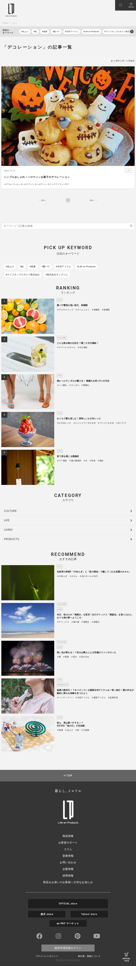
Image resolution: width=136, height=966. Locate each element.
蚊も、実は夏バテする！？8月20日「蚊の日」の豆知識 (71, 724)
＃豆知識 (85, 730)
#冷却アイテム (71, 31)
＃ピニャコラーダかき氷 (84, 423)
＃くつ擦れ (62, 385)
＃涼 (85, 460)
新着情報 (68, 855)
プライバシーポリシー (47, 956)
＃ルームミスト (82, 310)
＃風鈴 (100, 460)
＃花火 (74, 657)
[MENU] (131, 5)
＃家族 (66, 657)
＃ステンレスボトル (66, 347)
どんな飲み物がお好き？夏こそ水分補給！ (78, 343)
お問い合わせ (68, 862)
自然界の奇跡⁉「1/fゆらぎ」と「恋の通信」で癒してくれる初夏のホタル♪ (93, 571)
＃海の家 (75, 622)
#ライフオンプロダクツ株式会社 (119, 31)
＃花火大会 (84, 657)
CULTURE (10, 510)
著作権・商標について (89, 956)
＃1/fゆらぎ (62, 576)
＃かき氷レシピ (64, 423)
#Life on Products (91, 31)
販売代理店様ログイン (68, 948)
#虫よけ (24, 31)
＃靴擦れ (85, 385)
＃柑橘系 (95, 310)
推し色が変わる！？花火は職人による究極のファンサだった (86, 652)
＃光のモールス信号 (88, 576)
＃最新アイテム (98, 697)
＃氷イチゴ (121, 423)
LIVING (8, 529)
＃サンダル (74, 385)
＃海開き (85, 622)
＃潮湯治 (95, 622)
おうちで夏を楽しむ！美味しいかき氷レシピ (79, 418)
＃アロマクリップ (65, 310)
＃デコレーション (12, 184)
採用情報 (68, 875)
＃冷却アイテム (82, 697)
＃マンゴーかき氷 (106, 423)
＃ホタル (73, 576)
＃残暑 (60, 730)
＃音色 (92, 460)
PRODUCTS (11, 539)
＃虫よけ (69, 730)
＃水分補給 (82, 347)
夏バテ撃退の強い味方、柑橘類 (72, 305)
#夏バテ (56, 31)
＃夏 (59, 657)
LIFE (7, 520)
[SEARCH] (121, 5)
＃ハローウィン (27, 184)
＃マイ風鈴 (62, 460)
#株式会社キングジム (57, 274)
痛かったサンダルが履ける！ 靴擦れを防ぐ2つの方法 (83, 381)
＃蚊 (77, 730)
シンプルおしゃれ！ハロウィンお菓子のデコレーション (37, 177)
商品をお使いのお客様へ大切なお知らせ (68, 882)
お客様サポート (68, 842)
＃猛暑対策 (113, 697)
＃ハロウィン (41, 184)
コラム (68, 849)
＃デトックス (63, 622)
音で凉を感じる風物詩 (68, 456)
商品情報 (68, 836)
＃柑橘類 (106, 310)
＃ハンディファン (65, 697)
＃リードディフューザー (58, 184)
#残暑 (44, 31)
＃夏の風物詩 (75, 460)
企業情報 (68, 869)
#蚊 (35, 31)
